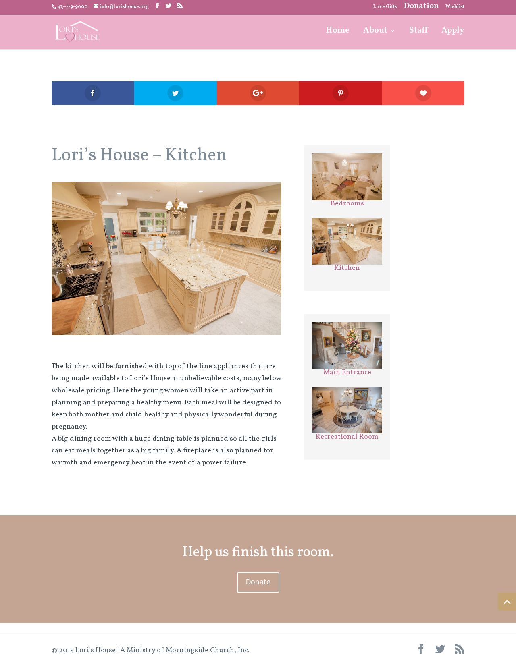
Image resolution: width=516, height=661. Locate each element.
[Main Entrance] (347, 345)
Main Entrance (347, 372)
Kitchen (347, 268)
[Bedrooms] (347, 176)
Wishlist (454, 7)
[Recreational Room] (347, 410)
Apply (452, 32)
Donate (258, 582)
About (375, 32)
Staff (418, 32)
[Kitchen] (166, 335)
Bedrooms (347, 204)
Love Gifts (385, 7)
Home (338, 32)
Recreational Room (347, 437)
